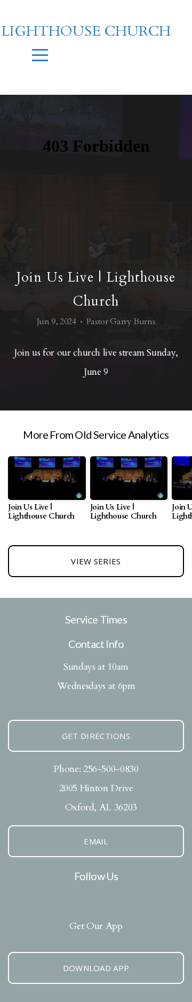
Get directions (96, 735)
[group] (47, 492)
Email (96, 841)
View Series (96, 561)
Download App (96, 968)
